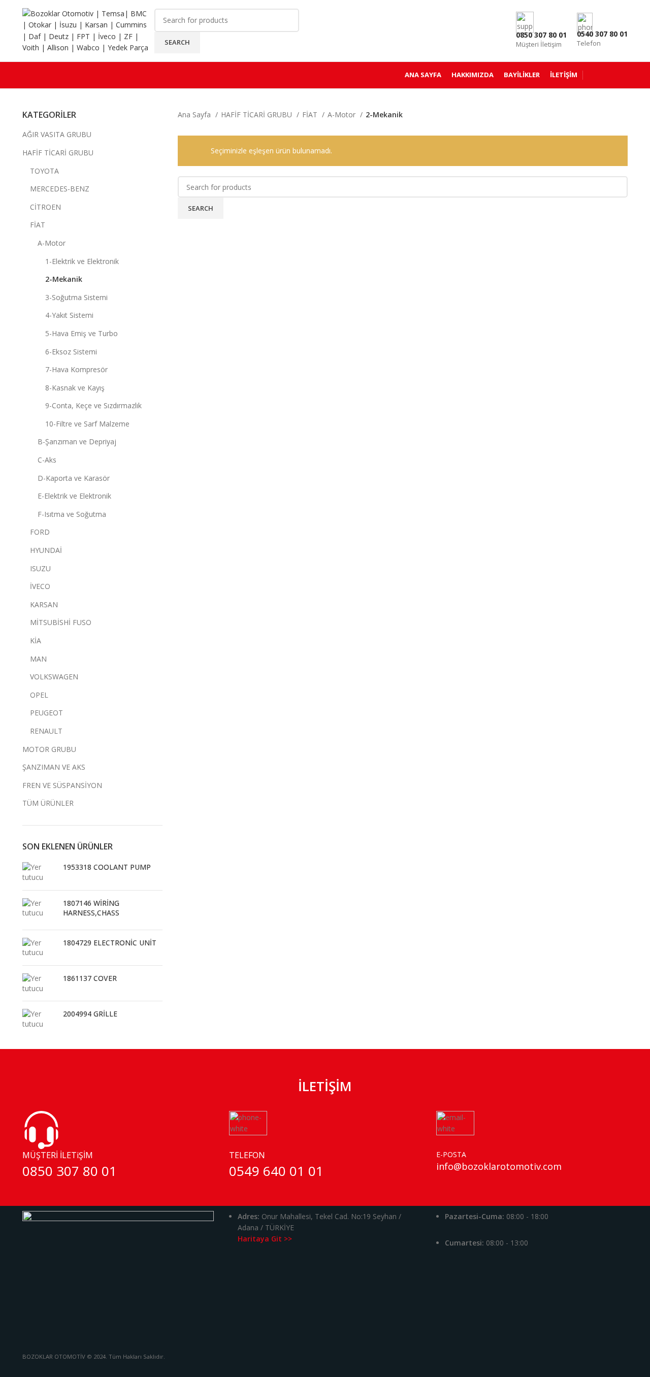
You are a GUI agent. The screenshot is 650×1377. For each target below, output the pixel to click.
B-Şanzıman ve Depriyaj (77, 441)
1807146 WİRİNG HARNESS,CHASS (91, 908)
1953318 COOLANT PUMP (107, 867)
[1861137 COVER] (38, 983)
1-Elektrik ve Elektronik (82, 261)
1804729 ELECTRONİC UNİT (109, 942)
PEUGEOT (46, 712)
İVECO (40, 586)
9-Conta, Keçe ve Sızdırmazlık (93, 405)
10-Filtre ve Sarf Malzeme (87, 424)
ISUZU (40, 568)
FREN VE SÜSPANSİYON (62, 785)
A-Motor (52, 243)
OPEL (39, 695)
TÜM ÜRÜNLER (48, 803)
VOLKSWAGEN (54, 676)
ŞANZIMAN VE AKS (53, 767)
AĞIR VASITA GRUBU (56, 134)
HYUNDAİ (46, 550)
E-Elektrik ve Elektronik (74, 496)
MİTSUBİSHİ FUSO (60, 622)
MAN (38, 659)
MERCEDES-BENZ (59, 188)
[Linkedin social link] (338, 1369)
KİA (35, 640)
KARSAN (44, 604)
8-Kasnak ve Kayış (75, 387)
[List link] (324, 1235)
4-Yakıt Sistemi (69, 315)
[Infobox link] (325, 44)
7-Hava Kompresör (76, 369)
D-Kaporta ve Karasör (74, 478)
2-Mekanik (63, 279)
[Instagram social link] (325, 1369)
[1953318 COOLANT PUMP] (38, 872)
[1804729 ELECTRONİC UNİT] (38, 948)
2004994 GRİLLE (90, 1014)
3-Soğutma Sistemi (76, 297)
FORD (40, 532)
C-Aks (47, 460)
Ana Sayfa (195, 114)
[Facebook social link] (311, 1369)
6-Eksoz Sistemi (71, 351)
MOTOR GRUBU (49, 749)
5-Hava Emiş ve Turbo (81, 333)
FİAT (37, 225)
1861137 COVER (90, 978)
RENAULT (46, 731)
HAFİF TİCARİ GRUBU (57, 152)
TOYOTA (44, 171)
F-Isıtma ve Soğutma (72, 514)
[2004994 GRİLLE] (38, 1019)
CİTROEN (45, 207)
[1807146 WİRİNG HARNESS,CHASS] (38, 910)
